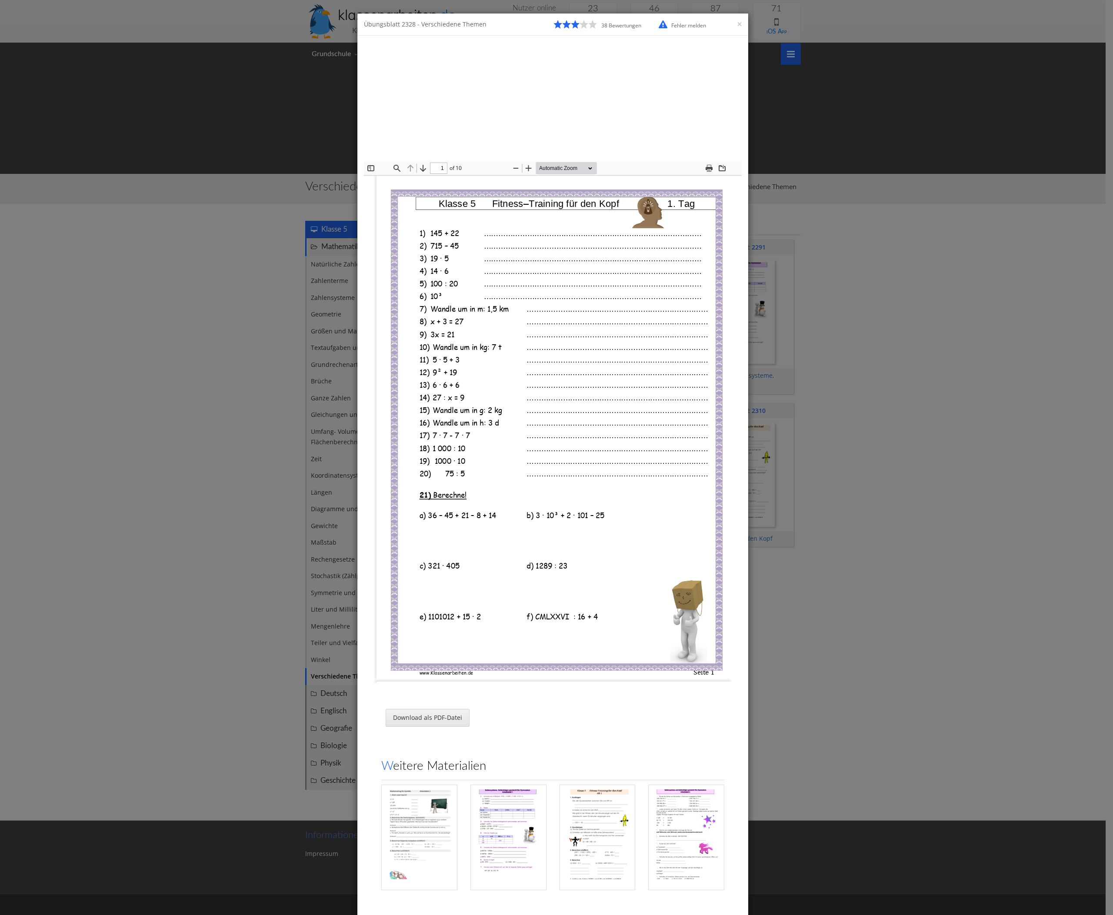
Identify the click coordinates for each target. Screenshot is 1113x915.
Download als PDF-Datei (427, 717)
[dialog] (556, 457)
